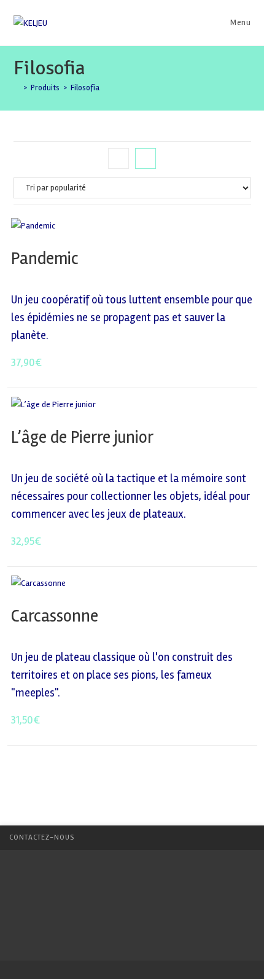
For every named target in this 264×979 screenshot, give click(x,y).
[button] (212, 231)
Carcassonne (54, 616)
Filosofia (85, 88)
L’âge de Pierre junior (82, 437)
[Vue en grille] (118, 158)
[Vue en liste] (145, 158)
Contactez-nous (41, 837)
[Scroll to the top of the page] (248, 837)
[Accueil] (17, 88)
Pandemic (46, 258)
